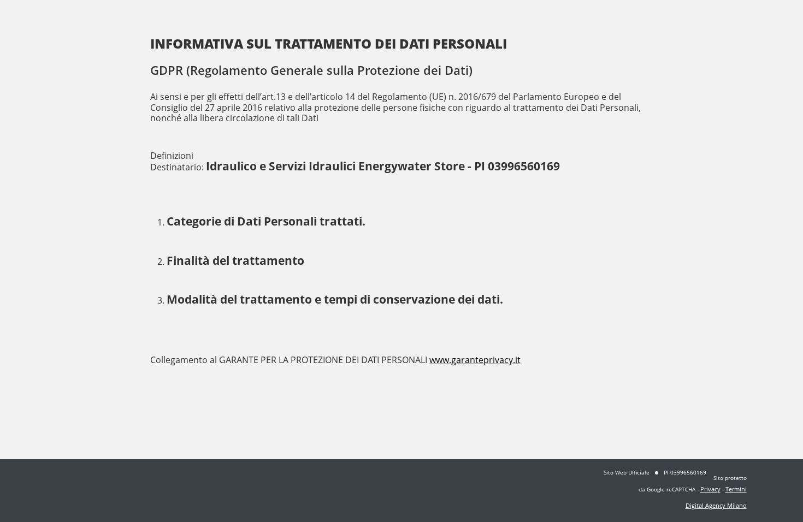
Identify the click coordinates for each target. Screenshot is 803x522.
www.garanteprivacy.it (475, 360)
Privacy (710, 489)
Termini (736, 489)
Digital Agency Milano (716, 505)
